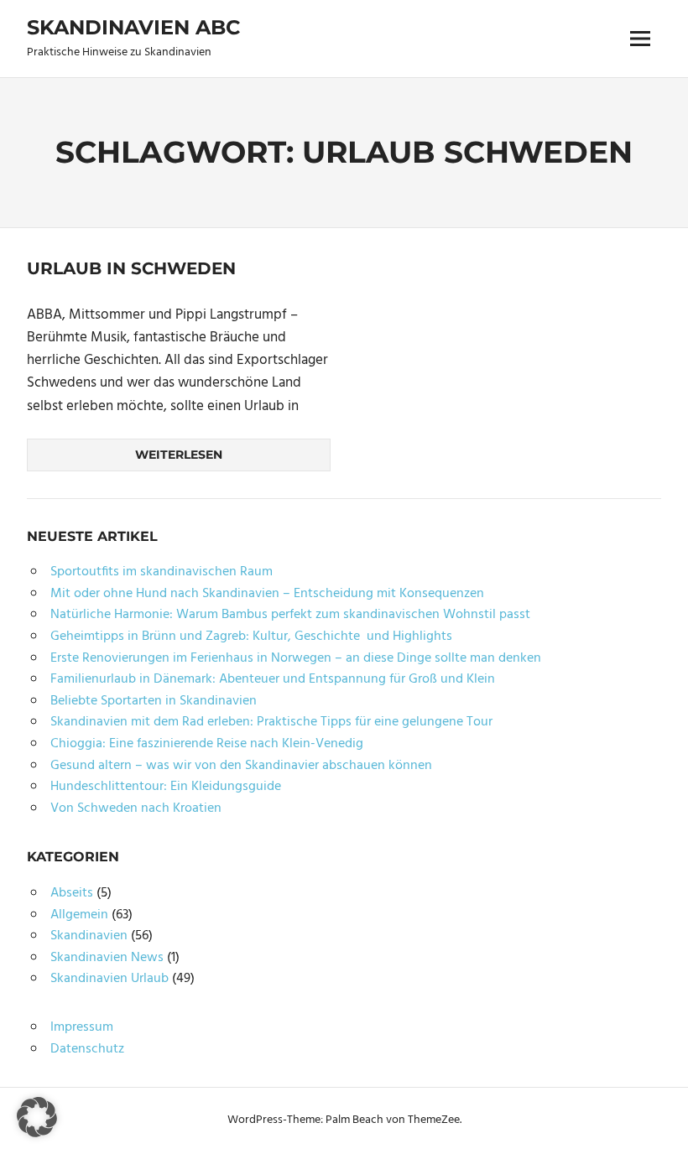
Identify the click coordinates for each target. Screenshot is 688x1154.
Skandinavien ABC (133, 27)
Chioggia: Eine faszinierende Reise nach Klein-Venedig (206, 744)
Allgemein (79, 915)
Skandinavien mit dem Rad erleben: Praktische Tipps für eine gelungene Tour (271, 722)
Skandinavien (89, 936)
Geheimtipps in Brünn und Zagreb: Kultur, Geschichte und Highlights (251, 636)
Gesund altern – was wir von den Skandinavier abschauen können (241, 766)
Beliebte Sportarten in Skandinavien (153, 701)
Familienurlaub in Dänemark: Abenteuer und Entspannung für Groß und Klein (272, 679)
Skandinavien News (107, 958)
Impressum (81, 1027)
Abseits (71, 893)
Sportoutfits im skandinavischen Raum (161, 572)
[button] (37, 1117)
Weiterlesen (178, 454)
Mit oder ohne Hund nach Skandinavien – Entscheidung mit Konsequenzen (267, 594)
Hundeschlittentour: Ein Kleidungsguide (165, 787)
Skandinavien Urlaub (109, 979)
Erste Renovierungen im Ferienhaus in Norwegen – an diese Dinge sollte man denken (295, 658)
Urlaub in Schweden (131, 268)
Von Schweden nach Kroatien (136, 808)
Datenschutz (87, 1049)
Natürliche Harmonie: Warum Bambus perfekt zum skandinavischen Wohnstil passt (290, 615)
